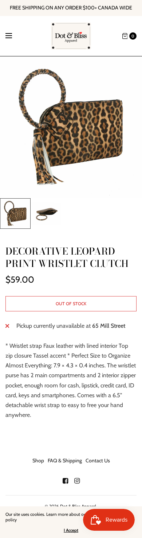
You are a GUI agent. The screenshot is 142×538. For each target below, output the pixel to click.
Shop (38, 460)
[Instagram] (77, 481)
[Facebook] (65, 481)
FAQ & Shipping (65, 460)
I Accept (71, 530)
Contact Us (98, 460)
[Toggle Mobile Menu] (13, 36)
